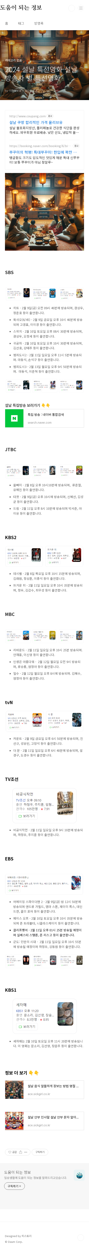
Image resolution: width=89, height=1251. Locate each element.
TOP (80, 1237)
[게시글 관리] (25, 1152)
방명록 (38, 23)
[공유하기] (20, 1152)
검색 (72, 8)
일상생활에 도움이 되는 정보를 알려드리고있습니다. (35, 1178)
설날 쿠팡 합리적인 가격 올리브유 (36, 122)
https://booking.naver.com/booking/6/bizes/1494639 (40, 146)
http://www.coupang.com (27, 116)
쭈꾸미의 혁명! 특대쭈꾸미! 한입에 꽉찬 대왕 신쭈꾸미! (43, 152)
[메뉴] (81, 8)
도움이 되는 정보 (17, 1172)
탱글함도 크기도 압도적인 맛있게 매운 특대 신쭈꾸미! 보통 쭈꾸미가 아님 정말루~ (44, 159)
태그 (21, 23)
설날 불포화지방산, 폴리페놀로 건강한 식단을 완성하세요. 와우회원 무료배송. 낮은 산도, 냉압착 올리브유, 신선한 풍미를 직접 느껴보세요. (44, 130)
